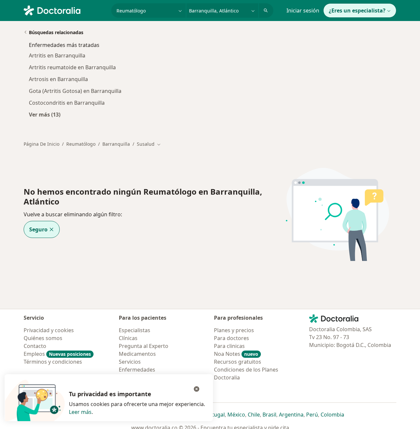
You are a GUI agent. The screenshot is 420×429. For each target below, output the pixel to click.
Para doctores (231, 338)
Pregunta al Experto (143, 346)
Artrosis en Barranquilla (58, 79)
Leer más (80, 412)
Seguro (38, 229)
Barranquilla (116, 144)
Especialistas (134, 330)
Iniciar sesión (302, 10)
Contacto (35, 346)
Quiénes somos (43, 338)
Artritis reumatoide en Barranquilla (72, 67)
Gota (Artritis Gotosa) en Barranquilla (75, 91)
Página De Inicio (41, 144)
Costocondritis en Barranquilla (67, 102)
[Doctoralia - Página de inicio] (65, 9)
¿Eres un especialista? (357, 10)
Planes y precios (234, 330)
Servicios (130, 361)
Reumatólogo (80, 144)
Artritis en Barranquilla (57, 55)
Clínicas (128, 338)
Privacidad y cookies (49, 330)
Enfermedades (137, 369)
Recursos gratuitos (237, 361)
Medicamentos (137, 353)
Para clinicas (229, 346)
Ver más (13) (44, 114)
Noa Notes (236, 353)
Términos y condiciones (53, 361)
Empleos (57, 353)
